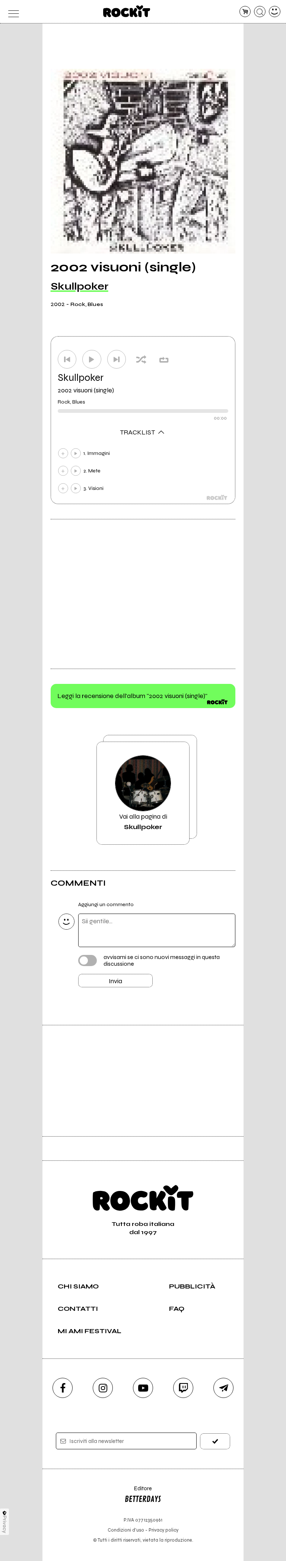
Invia (115, 981)
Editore (138, 1491)
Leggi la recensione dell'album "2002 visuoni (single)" (132, 696)
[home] (126, 11)
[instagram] (103, 1388)
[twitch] (183, 1388)
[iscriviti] (215, 1441)
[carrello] (245, 11)
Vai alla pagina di (143, 821)
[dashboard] (274, 11)
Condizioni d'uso (126, 1530)
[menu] (11, 11)
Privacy (4, 1524)
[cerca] (260, 11)
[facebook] (63, 1388)
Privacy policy (163, 1530)
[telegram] (223, 1388)
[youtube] (143, 1388)
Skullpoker (79, 286)
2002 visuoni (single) (86, 390)
